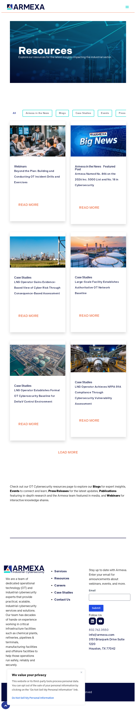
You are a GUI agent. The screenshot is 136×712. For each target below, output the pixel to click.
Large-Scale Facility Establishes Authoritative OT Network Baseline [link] (97, 287)
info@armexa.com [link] (102, 634)
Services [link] (60, 571)
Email (92, 590)
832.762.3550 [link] (99, 630)
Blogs (62, 113)
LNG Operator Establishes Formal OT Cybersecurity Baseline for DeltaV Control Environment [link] (37, 396)
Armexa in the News (37, 113)
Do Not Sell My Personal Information (33, 697)
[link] (26, 7)
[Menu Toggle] (127, 7)
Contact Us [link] (62, 599)
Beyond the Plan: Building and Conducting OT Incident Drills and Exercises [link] (37, 176)
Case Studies (83, 113)
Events (105, 113)
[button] (26, 7)
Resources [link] (61, 578)
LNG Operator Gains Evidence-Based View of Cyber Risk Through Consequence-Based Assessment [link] (37, 287)
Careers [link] (60, 585)
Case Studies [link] (63, 592)
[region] (46, 687)
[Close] (81, 672)
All (14, 113)
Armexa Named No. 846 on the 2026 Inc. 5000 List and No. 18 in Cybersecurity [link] (96, 179)
